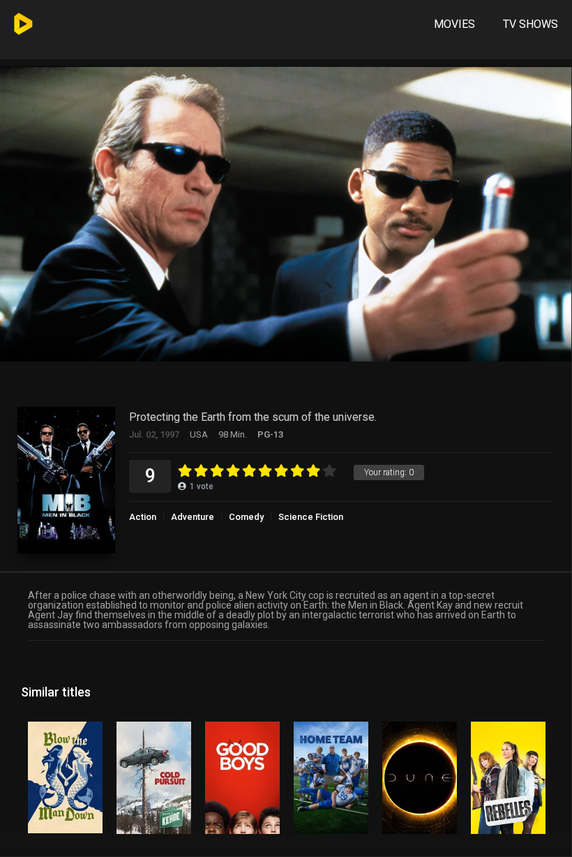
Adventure (192, 516)
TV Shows (530, 24)
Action (142, 516)
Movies (454, 24)
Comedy (246, 516)
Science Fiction (310, 516)
